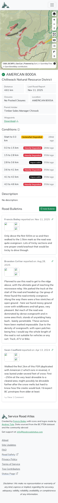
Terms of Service (11, 464)
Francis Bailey (19, 421)
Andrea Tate (8, 424)
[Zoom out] (54, 24)
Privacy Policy (9, 459)
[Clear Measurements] (54, 56)
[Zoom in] (54, 20)
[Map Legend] (54, 46)
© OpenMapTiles (45, 63)
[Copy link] (52, 218)
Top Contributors (11, 468)
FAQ (4, 449)
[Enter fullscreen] (54, 34)
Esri (35, 63)
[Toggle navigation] (52, 5)
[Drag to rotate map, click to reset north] (54, 28)
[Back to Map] (3, 74)
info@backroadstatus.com (30, 432)
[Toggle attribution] (54, 63)
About (5, 440)
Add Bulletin (49, 208)
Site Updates (9, 444)
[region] (29, 40)
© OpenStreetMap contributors (15, 66)
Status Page (8, 473)
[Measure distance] (54, 52)
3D (54, 40)
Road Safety (8, 454)
